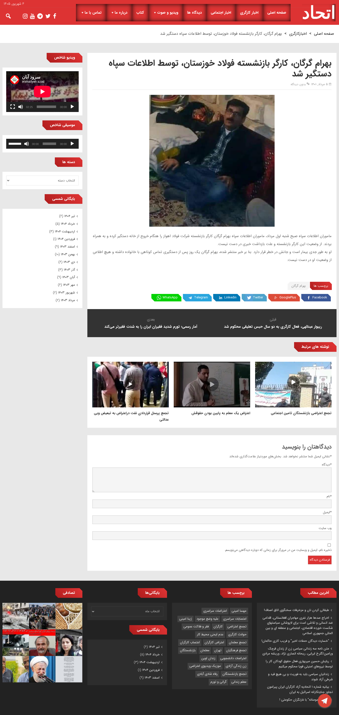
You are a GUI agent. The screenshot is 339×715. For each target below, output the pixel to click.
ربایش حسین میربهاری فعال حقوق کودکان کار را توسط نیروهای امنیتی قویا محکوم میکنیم (299, 664)
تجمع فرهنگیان (236, 650)
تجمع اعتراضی (236, 626)
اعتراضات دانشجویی (233, 658)
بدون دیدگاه (298, 84)
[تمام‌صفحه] (12, 106)
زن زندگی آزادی (236, 666)
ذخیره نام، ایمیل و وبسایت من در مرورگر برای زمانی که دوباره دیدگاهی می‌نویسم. (278, 550)
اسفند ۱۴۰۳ (67, 246)
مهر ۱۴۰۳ (69, 284)
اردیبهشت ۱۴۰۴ (65, 231)
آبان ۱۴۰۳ (68, 277)
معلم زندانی (238, 681)
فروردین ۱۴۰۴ (66, 239)
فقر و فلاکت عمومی (196, 626)
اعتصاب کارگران (190, 642)
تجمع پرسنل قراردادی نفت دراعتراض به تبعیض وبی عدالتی (131, 416)
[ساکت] (20, 106)
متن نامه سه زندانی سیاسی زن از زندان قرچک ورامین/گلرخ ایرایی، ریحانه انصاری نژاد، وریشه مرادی (297, 651)
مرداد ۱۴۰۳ (68, 300)
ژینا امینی (185, 618)
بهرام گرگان (298, 285)
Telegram (201, 297)
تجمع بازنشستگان (234, 674)
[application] (42, 91)
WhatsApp (170, 297)
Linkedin (230, 297)
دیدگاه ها (194, 13)
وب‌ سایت (325, 528)
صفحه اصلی (276, 13)
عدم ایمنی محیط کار (210, 634)
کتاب (140, 13)
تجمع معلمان (237, 642)
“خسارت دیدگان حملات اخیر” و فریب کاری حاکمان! (295, 641)
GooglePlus (287, 297)
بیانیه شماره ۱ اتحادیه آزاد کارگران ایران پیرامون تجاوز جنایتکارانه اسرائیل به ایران (300, 689)
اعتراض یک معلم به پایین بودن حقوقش (220, 413)
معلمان (204, 650)
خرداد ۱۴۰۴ (68, 223)
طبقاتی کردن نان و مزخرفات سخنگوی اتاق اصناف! (296, 610)
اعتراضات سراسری (215, 610)
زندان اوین (208, 658)
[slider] (16, 143)
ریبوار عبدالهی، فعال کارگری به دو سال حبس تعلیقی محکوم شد (273, 327)
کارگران (218, 626)
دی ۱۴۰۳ (69, 262)
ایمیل (327, 512)
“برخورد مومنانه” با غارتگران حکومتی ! (304, 699)
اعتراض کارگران (214, 642)
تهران (217, 650)
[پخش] (72, 106)
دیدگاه (327, 464)
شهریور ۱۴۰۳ (66, 292)
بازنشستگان (188, 650)
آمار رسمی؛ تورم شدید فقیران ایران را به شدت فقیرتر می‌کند (150, 327)
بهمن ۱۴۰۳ (68, 254)
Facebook (319, 297)
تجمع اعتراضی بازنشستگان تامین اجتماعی (301, 413)
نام (329, 496)
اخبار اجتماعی (221, 13)
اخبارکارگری (298, 34)
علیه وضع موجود (207, 618)
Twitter (258, 297)
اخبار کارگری (249, 13)
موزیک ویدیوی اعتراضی (205, 666)
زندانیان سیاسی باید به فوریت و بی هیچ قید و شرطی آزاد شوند (300, 677)
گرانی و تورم (218, 681)
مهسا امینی (239, 610)
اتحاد (319, 12)
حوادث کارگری (237, 634)
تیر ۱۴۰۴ (69, 216)
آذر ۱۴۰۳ (69, 269)
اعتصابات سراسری (234, 618)
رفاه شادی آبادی (207, 674)
